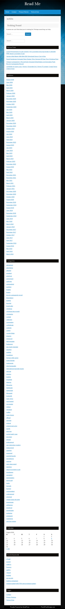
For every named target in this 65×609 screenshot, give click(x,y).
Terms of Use (35, 12)
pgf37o (8, 570)
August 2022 (10, 167)
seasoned (9, 453)
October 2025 (10, 104)
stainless (9, 467)
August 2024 (10, 131)
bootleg (8, 300)
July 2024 (9, 134)
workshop (9, 513)
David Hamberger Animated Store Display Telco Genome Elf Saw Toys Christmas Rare (32, 59)
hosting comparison (12, 581)
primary (8, 439)
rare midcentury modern (13, 445)
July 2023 (9, 148)
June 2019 (9, 210)
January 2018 (10, 227)
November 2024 (11, 126)
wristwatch (9, 516)
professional (10, 442)
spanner (8, 461)
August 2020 (10, 199)
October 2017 (10, 235)
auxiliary (8, 287)
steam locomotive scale (13, 469)
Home (7, 12)
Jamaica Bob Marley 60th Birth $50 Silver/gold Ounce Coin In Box (26, 56)
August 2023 (10, 145)
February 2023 (10, 161)
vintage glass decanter (13, 499)
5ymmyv (8, 567)
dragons (8, 336)
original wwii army (11, 426)
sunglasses (9, 472)
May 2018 (9, 221)
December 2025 (11, 99)
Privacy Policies (24, 12)
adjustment (9, 265)
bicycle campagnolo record (14, 295)
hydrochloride (10, 360)
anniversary (9, 279)
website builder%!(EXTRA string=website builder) (21, 583)
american (9, 276)
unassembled (10, 491)
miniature (9, 409)
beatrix (8, 292)
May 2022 (9, 169)
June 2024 (9, 137)
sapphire (9, 450)
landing (8, 377)
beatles (8, 289)
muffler (8, 412)
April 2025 (9, 115)
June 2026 (9, 82)
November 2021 (11, 178)
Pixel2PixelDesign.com (48, 607)
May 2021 (9, 180)
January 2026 (10, 96)
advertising (9, 268)
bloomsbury (9, 298)
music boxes (10, 415)
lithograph (9, 393)
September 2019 (11, 205)
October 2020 (10, 197)
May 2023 (9, 153)
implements (9, 363)
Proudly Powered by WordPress (19, 607)
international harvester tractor (15, 369)
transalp (8, 486)
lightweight (9, 390)
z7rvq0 (8, 559)
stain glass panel (11, 464)
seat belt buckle (11, 456)
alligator (8, 270)
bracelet (8, 303)
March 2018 (9, 224)
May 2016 (9, 248)
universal (9, 497)
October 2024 (10, 129)
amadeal (9, 273)
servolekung (10, 458)
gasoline (9, 349)
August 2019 (10, 208)
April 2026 (9, 88)
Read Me (32, 3)
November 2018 (11, 213)
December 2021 (11, 175)
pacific (8, 428)
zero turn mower (11, 521)
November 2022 (11, 164)
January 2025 (10, 120)
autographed (10, 284)
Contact (14, 12)
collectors (9, 319)
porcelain (9, 437)
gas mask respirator (12, 347)
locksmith (9, 396)
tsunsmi (8, 488)
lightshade (9, 388)
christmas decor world (12, 311)
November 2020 (11, 194)
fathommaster (10, 341)
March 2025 (9, 118)
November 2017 (11, 232)
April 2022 (9, 172)
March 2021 (9, 183)
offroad (8, 418)
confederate (9, 325)
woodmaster (10, 510)
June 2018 (9, 218)
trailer (8, 483)
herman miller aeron (12, 358)
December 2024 (11, 123)
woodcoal (9, 508)
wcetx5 (8, 562)
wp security (9, 578)
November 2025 (11, 101)
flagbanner (9, 344)
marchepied (9, 401)
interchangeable (11, 366)
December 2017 (11, 229)
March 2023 (9, 158)
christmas (9, 309)
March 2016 (9, 254)
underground (10, 494)
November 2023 (11, 142)
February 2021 (10, 186)
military (8, 407)
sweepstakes (10, 478)
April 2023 (9, 156)
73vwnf (8, 572)
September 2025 (11, 107)
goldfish (8, 352)
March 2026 (9, 90)
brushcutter (9, 306)
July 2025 (9, 109)
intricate (8, 371)
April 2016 (9, 251)
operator (8, 420)
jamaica (8, 374)
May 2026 (9, 85)
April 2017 (9, 240)
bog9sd (8, 575)
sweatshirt (9, 475)
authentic (9, 281)
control (8, 330)
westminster (10, 502)
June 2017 (9, 238)
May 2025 (9, 112)
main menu (9, 398)
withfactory (9, 505)
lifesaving (9, 385)
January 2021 (10, 188)
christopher (9, 314)
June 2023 (9, 150)
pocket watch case (11, 434)
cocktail (8, 317)
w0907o (8, 564)
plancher (9, 431)
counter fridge (10, 333)
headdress (9, 355)
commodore (9, 322)
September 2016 (11, 243)
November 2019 (11, 202)
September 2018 (11, 216)
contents (8, 328)
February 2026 (10, 93)
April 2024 (9, 139)
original (8, 423)
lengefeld (9, 379)
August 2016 (10, 246)
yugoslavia (9, 518)
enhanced (9, 339)
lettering (8, 382)
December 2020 (11, 191)
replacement (10, 448)
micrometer (9, 404)
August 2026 (10, 79)
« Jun (8, 549)
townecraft (9, 480)
